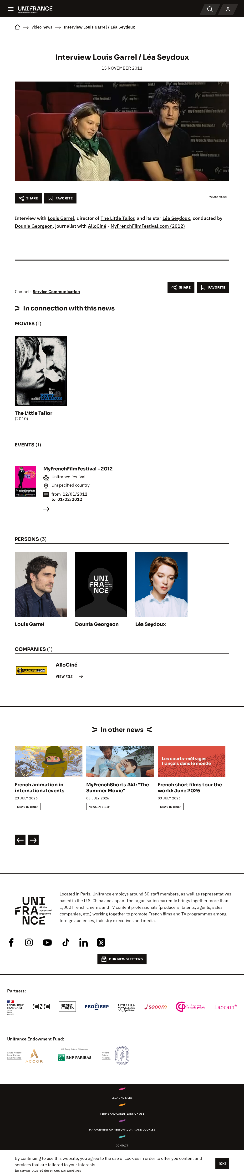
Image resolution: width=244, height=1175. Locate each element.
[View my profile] (228, 9)
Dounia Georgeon (34, 226)
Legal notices (122, 1097)
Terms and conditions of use (122, 1113)
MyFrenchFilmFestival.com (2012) (148, 226)
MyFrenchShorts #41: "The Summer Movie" (117, 788)
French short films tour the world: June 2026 (190, 788)
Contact (122, 1145)
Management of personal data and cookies (122, 1129)
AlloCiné (97, 226)
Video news (218, 196)
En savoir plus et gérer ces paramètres (48, 1170)
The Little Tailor (117, 218)
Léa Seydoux (176, 218)
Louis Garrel (61, 218)
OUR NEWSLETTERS (126, 959)
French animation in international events (39, 788)
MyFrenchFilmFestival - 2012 (78, 469)
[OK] (222, 1163)
